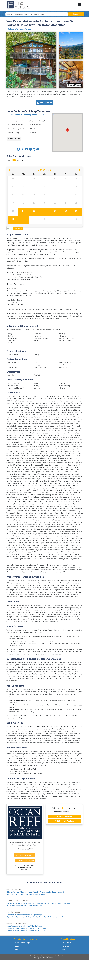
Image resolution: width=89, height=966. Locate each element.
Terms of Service (47, 956)
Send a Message (65, 816)
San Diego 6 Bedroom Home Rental (60, 903)
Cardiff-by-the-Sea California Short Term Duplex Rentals (26, 903)
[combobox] (36, 14)
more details (15, 139)
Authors (17, 949)
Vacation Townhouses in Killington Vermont (48, 892)
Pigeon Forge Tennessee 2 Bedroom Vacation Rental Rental (27, 917)
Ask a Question (45, 103)
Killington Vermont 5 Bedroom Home (19, 892)
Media (17, 946)
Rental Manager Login (22, 943)
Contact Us (59, 956)
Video (64, 949)
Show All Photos (74, 85)
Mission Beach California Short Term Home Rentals (24, 905)
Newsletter (66, 946)
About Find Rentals (32, 956)
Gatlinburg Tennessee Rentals (19, 29)
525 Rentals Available (65, 821)
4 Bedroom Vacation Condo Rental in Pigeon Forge (24, 915)
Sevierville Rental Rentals (59, 917)
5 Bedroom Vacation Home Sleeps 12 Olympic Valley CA (26, 928)
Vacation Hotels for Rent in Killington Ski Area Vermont (25, 894)
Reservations (66, 943)
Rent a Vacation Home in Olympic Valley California (24, 926)
